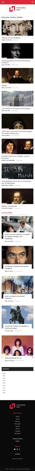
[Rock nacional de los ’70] (17, 346)
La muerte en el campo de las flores (16, 108)
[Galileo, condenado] (17, 196)
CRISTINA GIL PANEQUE (7, 208)
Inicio (3, 15)
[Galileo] (17, 76)
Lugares (17, 426)
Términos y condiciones (17, 458)
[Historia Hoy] (17, 9)
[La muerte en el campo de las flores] (17, 98)
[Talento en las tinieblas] (17, 28)
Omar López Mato (6, 64)
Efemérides (5, 178)
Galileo (4, 86)
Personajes (5, 83)
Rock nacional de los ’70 (13, 358)
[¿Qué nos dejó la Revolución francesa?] (17, 287)
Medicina (4, 35)
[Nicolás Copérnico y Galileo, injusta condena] (17, 146)
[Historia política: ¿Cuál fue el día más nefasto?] (17, 51)
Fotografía (17, 431)
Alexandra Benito (6, 135)
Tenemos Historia (17, 438)
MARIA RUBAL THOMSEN (7, 185)
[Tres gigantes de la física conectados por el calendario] (17, 171)
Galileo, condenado (9, 206)
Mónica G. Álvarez (9, 271)
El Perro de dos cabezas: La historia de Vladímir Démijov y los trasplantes (17, 236)
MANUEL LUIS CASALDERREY (8, 160)
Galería (17, 441)
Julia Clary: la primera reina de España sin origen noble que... (17, 132)
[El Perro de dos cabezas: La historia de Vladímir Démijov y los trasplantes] (17, 227)
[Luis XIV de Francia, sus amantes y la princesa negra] (17, 317)
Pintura (17, 419)
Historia (4, 58)
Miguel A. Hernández (6, 39)
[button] (2, 2)
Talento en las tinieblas (11, 38)
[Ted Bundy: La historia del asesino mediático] (17, 257)
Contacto (17, 454)
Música (17, 416)
